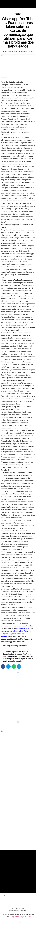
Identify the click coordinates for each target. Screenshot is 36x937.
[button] (3, 4)
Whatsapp (18, 654)
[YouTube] (24, 923)
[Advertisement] (18, 705)
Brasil (18, 13)
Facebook (17, 631)
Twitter (26, 631)
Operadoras (16, 652)
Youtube (4, 636)
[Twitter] (20, 923)
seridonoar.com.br (22, 628)
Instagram (4, 634)
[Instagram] (16, 923)
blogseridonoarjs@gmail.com (21, 917)
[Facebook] (12, 923)
